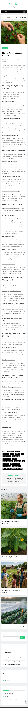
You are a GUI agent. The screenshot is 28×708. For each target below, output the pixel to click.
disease (12, 453)
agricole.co (7, 696)
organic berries (17, 461)
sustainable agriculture (17, 468)
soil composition (16, 466)
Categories (7, 680)
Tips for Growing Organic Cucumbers (12, 557)
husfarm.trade (8, 702)
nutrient (14, 458)
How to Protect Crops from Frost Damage (13, 626)
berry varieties (10, 451)
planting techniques (15, 463)
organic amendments (7, 461)
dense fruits (5, 453)
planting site (5, 463)
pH (23, 461)
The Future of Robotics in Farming (12, 664)
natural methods (6, 458)
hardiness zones (16, 456)
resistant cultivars (7, 466)
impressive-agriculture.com (11, 699)
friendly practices (6, 456)
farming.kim (6, 59)
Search (4, 634)
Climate (17, 451)
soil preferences (6, 468)
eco (23, 453)
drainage (18, 453)
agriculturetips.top (9, 693)
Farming (14, 4)
